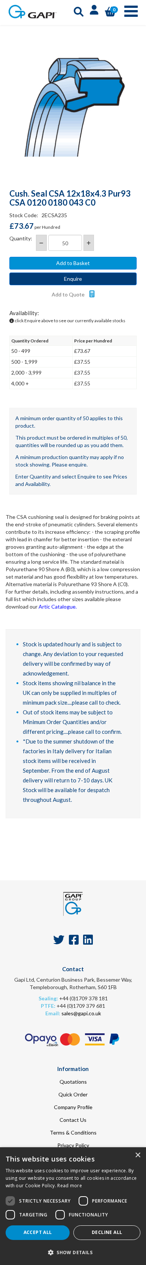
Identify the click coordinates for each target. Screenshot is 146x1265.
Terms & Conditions (73, 1132)
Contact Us (73, 1120)
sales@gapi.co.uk (81, 1013)
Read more (69, 1185)
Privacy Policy (73, 1145)
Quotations (73, 1081)
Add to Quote (69, 294)
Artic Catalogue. (58, 606)
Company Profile (73, 1107)
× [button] (137, 1155)
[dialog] (73, 1206)
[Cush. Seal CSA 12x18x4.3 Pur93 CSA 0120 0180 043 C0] (73, 106)
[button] (73, 1252)
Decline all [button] (107, 1232)
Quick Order (73, 1094)
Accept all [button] (38, 1232)
